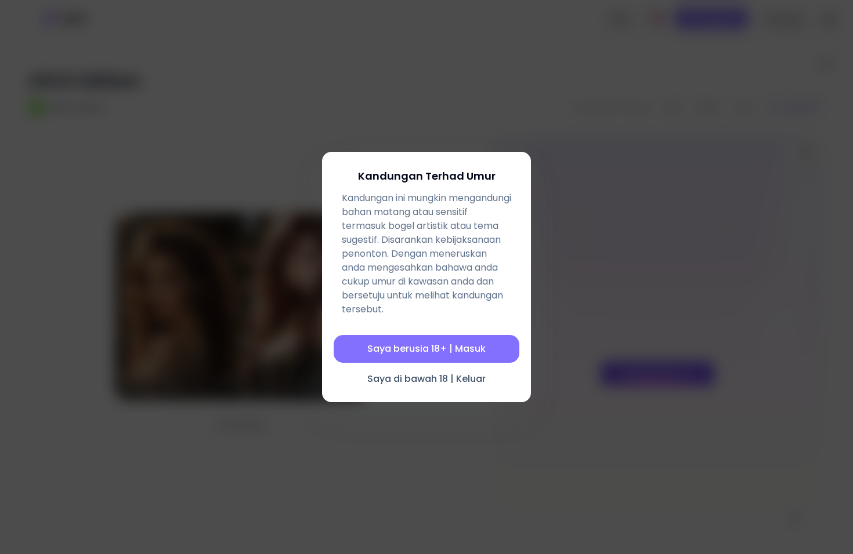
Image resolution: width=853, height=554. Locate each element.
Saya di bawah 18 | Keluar (426, 378)
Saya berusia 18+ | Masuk (426, 348)
